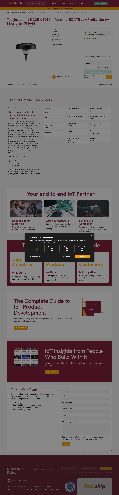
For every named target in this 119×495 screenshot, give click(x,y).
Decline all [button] (67, 256)
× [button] (91, 235)
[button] (34, 257)
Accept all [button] (82, 256)
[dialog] (59, 247)
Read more (60, 243)
